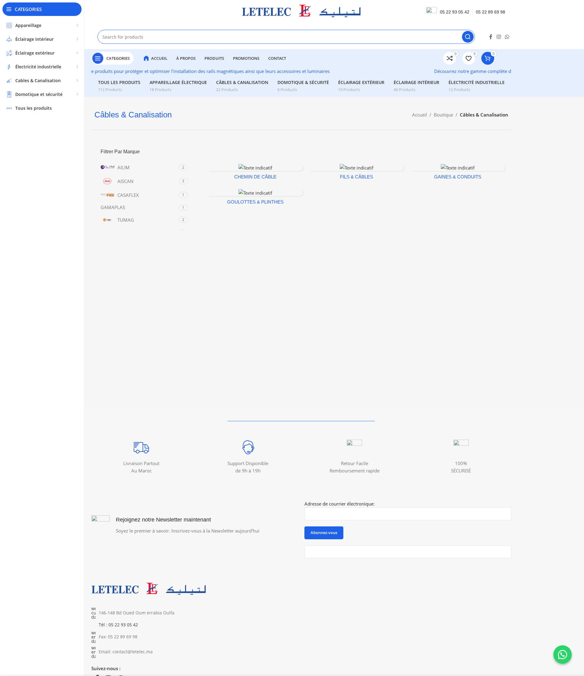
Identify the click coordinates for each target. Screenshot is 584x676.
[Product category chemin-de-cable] (255, 173)
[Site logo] (301, 12)
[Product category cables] (356, 173)
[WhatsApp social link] (507, 36)
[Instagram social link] (498, 36)
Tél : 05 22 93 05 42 (118, 625)
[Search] (468, 37)
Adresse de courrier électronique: (339, 504)
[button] (562, 654)
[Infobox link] (141, 457)
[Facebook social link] (490, 36)
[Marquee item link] (166, 71)
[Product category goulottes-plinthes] (255, 198)
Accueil (419, 115)
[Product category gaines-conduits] (457, 173)
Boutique (443, 115)
